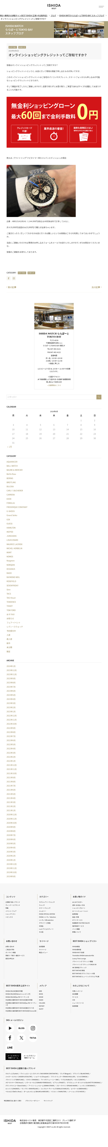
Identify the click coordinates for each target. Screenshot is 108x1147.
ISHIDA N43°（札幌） (78, 952)
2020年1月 (11, 860)
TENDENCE (11, 602)
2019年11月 (12, 868)
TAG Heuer (11, 597)
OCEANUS (11, 569)
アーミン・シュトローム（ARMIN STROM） (41, 1086)
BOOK (41, 994)
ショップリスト (11, 914)
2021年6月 (11, 789)
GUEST (41, 1009)
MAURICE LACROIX (14, 544)
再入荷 (9, 639)
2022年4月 (11, 748)
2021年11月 (12, 769)
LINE (10, 1047)
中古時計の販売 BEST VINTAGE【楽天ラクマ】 (20, 1008)
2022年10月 (12, 723)
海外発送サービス (78, 926)
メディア (43, 985)
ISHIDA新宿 (76, 946)
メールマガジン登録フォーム (13, 1056)
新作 (8, 643)
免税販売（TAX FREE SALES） (81, 923)
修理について (76, 932)
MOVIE (41, 997)
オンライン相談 (11, 952)
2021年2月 (11, 806)
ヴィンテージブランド (13, 905)
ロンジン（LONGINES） (12, 1089)
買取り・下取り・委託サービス (15, 955)
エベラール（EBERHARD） (79, 1089)
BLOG (21, 1028)
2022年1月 (11, 761)
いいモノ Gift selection (46, 920)
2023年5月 (11, 695)
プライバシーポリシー (32, 1101)
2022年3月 (11, 752)
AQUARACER (12, 461)
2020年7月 (11, 835)
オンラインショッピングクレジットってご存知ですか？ (48, 54)
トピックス (9, 917)
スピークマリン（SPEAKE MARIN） (67, 1086)
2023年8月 (11, 682)
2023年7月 (11, 686)
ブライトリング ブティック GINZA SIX (84, 964)
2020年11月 (12, 818)
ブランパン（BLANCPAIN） (81, 1074)
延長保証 (75, 914)
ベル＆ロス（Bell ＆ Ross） (14, 1092)
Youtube (10, 1028)
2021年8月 (11, 781)
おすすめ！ (12, 47)
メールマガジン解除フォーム (30, 1056)
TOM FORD (11, 610)
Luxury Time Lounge (79, 959)
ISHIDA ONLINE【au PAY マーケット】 (17, 997)
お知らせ (22, 47)
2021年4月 (11, 798)
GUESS (9, 523)
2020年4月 (11, 847)
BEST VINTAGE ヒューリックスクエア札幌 (85, 976)
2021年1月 (11, 810)
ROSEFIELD (11, 581)
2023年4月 (11, 699)
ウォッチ (42, 905)
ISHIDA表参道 (76, 950)
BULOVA (10, 486)
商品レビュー (43, 952)
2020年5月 (11, 843)
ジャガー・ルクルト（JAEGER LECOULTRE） (19, 1077)
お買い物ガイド (79, 896)
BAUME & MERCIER (15, 470)
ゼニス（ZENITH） (79, 1080)
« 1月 (9, 446)
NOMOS (10, 556)
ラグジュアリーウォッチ (47, 902)
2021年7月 (11, 785)
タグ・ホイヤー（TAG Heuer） (14, 1083)
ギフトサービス (77, 920)
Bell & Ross (11, 474)
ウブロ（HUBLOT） (66, 1080)
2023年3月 (11, 703)
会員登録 (42, 946)
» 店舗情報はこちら (54, 385)
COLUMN (42, 1003)
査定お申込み (10, 959)
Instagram (14, 278)
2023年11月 (12, 674)
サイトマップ (48, 1101)
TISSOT (10, 606)
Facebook (9, 278)
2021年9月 (11, 777)
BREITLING (11, 482)
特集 (7, 908)
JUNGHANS (11, 536)
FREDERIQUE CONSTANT (17, 507)
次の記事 (96, 287)
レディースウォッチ (15, 626)
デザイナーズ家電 (44, 923)
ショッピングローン (78, 908)
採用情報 (75, 1006)
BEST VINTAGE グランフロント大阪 (83, 973)
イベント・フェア (11, 911)
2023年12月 (12, 670)
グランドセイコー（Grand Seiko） (16, 1086)
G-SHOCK (11, 511)
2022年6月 (11, 740)
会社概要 (75, 994)
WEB (40, 991)
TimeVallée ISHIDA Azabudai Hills (83, 955)
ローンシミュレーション (80, 911)
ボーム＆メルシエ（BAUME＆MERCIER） (36, 1092)
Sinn (9, 589)
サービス (75, 997)
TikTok (33, 1038)
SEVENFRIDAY (12, 585)
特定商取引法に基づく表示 (12, 1101)
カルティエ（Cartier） (12, 1074)
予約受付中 (11, 630)
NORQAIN (11, 565)
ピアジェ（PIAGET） (59, 1083)
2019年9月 (11, 876)
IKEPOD (10, 531)
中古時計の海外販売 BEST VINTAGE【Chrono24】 (21, 1011)
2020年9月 (11, 827)
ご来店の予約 (10, 950)
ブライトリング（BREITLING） (15, 1080)
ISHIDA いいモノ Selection (47, 917)
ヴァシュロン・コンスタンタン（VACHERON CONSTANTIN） (39, 1074)
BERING (10, 478)
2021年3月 (11, 802)
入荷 (8, 635)
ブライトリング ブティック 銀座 (82, 961)
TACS (9, 593)
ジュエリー (42, 911)
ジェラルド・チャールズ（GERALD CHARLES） (55, 1089)
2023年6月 (11, 691)
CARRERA (11, 494)
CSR (73, 1000)
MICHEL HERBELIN (14, 548)
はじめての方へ (77, 902)
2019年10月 (12, 872)
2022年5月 (11, 744)
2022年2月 (11, 756)
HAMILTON (11, 527)
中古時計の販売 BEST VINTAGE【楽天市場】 (19, 1000)
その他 (41, 932)
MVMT (9, 552)
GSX (8, 519)
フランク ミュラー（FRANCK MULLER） (63, 1077)
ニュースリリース (78, 1003)
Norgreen (11, 560)
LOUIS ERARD (12, 540)
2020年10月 (12, 822)
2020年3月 (11, 851)
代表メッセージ (77, 991)
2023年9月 (11, 678)
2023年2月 (11, 707)
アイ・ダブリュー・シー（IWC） (50, 1080)
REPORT (41, 1006)
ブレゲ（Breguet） (65, 1074)
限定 (8, 651)
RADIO (41, 1000)
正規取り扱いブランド (13, 902)
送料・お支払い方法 (78, 905)
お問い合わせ (10, 946)
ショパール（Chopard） (41, 1077)
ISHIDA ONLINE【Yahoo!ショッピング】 (18, 994)
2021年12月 (12, 765)
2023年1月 (11, 711)
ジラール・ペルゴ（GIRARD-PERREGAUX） (38, 1083)
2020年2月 (11, 855)
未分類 (9, 647)
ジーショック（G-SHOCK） (76, 1092)
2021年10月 (12, 773)
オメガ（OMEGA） (82, 1077)
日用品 (41, 926)
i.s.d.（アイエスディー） (46, 929)
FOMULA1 (11, 503)
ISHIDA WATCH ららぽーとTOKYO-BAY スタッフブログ (81, 15)
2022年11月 (12, 719)
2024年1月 (11, 666)
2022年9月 (11, 728)
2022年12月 (12, 715)
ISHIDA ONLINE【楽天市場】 (14, 991)
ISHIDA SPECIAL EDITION (47, 914)
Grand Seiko (12, 515)
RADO (9, 573)
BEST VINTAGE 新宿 (78, 970)
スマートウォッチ (45, 908)
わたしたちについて (81, 985)
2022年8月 (11, 732)
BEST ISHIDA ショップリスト (85, 941)
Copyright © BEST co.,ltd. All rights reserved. (54, 1127)
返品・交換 (75, 917)
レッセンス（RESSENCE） (87, 1086)
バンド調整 (76, 929)
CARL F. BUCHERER (15, 490)
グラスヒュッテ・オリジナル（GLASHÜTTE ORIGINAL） (84, 1083)
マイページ (44, 941)
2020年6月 (11, 839)
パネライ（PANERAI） (32, 1080)
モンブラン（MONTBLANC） (30, 1089)
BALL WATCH (12, 465)
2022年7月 (11, 736)
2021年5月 (11, 794)
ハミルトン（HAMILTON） (59, 1092)
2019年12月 (12, 864)
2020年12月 (12, 814)
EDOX (9, 499)
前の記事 (12, 287)
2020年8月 (11, 831)
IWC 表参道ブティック (79, 968)
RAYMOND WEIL (13, 577)
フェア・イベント (13, 622)
